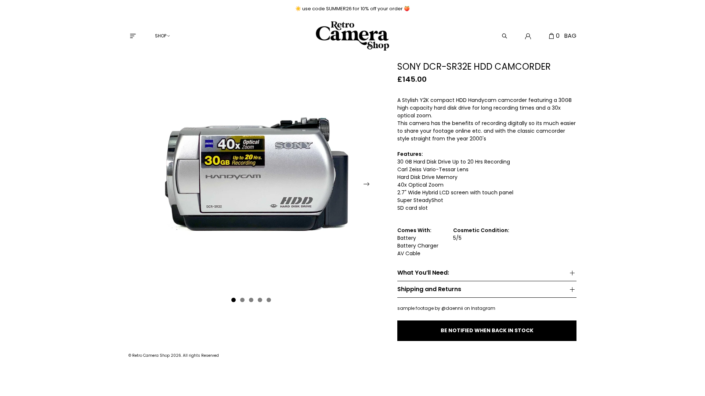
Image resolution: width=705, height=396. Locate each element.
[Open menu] (133, 36)
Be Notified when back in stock (487, 330)
